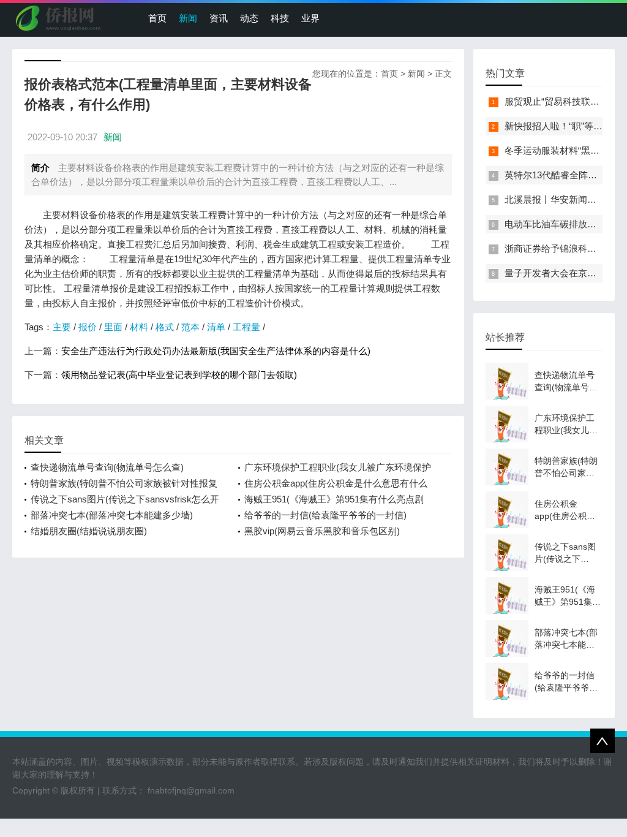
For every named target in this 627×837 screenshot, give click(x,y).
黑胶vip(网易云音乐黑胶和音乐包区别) (322, 531)
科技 (280, 18)
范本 (190, 327)
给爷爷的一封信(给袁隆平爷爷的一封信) (325, 515)
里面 (113, 327)
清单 (216, 327)
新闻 (188, 18)
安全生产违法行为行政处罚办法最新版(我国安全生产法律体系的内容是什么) (215, 351)
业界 (310, 18)
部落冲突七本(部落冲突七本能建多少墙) (112, 515)
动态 (249, 18)
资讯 (218, 18)
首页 (157, 18)
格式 (165, 327)
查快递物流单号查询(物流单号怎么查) (107, 467)
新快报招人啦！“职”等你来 (558, 126)
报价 (87, 327)
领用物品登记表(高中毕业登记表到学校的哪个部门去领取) (179, 374)
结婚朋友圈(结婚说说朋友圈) (89, 531)
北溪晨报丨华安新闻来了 (555, 199)
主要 (62, 327)
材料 (139, 327)
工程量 (246, 327)
